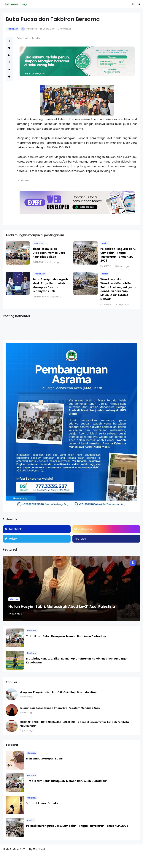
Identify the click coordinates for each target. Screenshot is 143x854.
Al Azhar (14, 599)
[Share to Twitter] (9, 48)
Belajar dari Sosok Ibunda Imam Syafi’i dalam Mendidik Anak (60, 708)
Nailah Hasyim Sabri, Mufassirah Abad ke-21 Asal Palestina (61, 606)
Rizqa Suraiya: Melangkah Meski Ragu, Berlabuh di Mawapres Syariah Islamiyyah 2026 (50, 285)
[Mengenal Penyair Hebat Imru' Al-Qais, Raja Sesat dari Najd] (12, 694)
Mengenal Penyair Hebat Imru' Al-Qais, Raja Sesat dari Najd (59, 692)
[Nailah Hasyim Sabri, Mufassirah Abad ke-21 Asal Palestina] (71, 588)
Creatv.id (39, 849)
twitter (13, 538)
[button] (133, 4)
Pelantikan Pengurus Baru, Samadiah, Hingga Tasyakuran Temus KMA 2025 (118, 254)
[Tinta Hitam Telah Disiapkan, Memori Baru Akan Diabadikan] (18, 253)
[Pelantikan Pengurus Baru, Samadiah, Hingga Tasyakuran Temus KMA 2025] (85, 253)
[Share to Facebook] (9, 41)
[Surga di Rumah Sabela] (15, 805)
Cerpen (31, 752)
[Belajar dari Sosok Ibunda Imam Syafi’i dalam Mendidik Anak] (12, 710)
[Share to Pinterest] (9, 62)
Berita (104, 243)
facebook (15, 529)
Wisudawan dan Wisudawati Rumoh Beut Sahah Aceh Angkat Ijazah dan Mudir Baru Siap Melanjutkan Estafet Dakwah (118, 289)
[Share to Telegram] (9, 69)
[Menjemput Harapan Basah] (15, 760)
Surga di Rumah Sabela (42, 803)
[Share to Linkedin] (9, 55)
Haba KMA (12, 28)
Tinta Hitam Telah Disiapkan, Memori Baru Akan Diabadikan (49, 253)
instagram (85, 529)
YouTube (80, 538)
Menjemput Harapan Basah (44, 758)
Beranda (22, 38)
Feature (38, 243)
